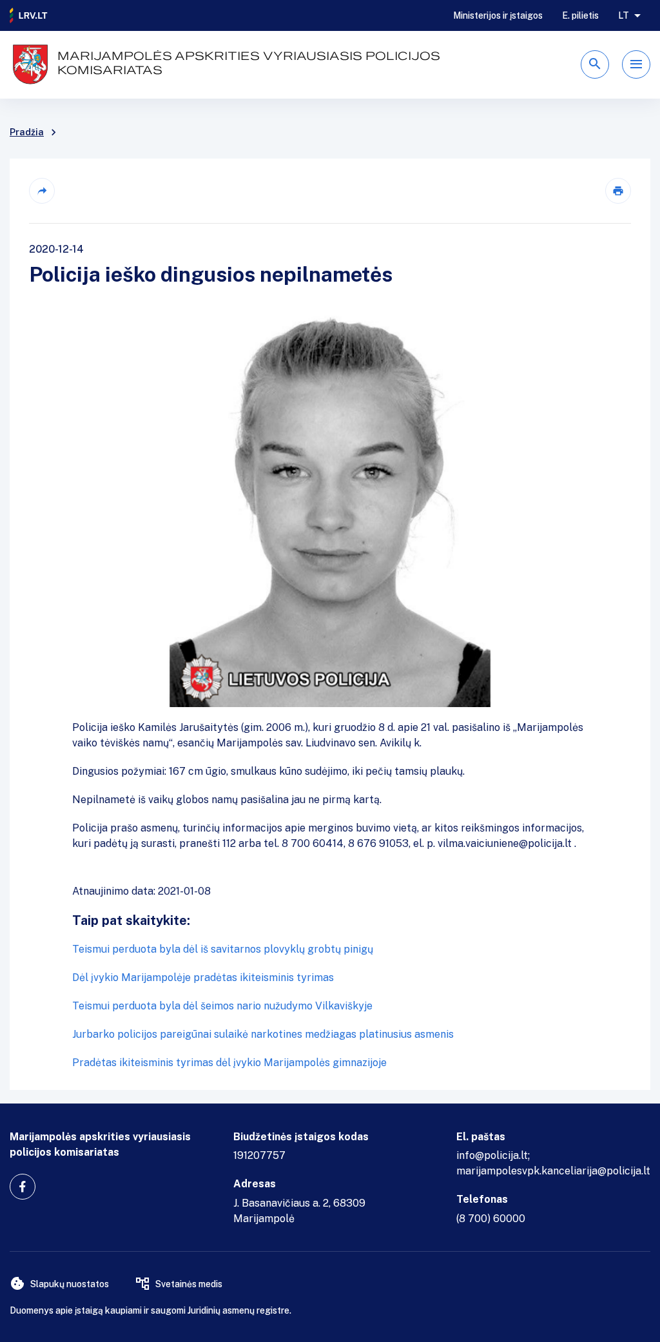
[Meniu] (636, 64)
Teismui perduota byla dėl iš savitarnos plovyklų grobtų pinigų (222, 949)
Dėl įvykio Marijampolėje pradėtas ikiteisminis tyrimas (203, 977)
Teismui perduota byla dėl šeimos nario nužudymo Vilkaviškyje (222, 1006)
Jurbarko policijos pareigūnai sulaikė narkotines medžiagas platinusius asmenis (263, 1034)
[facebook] (22, 1187)
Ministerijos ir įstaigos (498, 15)
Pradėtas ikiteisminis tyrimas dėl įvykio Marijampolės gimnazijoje (229, 1062)
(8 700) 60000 (490, 1218)
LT (623, 15)
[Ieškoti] (595, 64)
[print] (618, 191)
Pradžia (27, 132)
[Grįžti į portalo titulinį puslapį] (29, 15)
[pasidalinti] (42, 191)
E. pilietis (580, 15)
